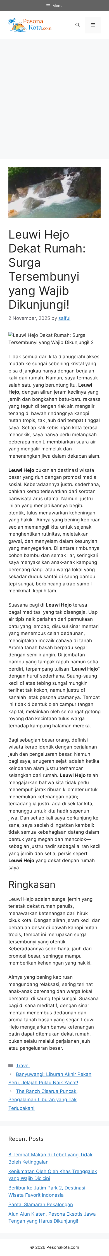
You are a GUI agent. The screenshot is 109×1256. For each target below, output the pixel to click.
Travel (23, 1065)
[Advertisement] (54, 96)
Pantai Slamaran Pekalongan (40, 1204)
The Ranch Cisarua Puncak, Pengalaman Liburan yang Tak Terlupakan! (43, 1099)
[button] (77, 25)
